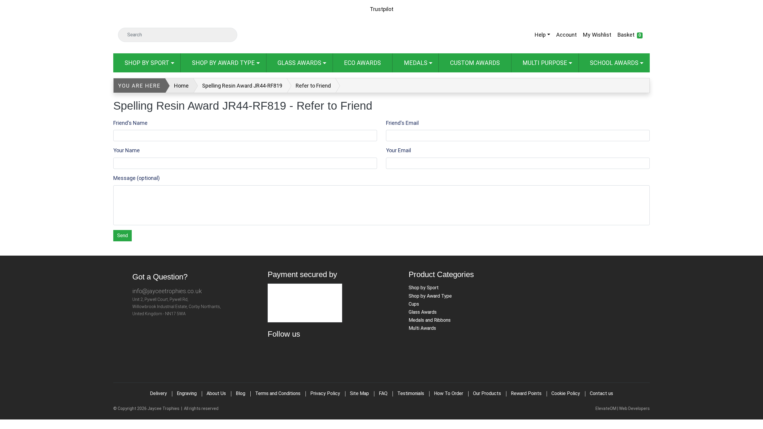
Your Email (398, 150)
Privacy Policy (325, 393)
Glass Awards (299, 62)
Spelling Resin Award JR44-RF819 (242, 86)
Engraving (187, 393)
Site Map (359, 393)
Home (181, 86)
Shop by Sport (424, 287)
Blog (240, 393)
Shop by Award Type (430, 296)
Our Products (487, 393)
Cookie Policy (565, 393)
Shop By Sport (147, 62)
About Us (216, 393)
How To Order (448, 393)
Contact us (601, 393)
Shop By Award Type (223, 62)
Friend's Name (130, 123)
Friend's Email (402, 123)
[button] (542, 35)
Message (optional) (136, 178)
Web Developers (634, 408)
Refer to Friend (313, 86)
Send (122, 235)
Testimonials (410, 393)
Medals (415, 62)
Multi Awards (422, 328)
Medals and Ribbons (430, 320)
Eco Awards (362, 62)
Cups (414, 304)
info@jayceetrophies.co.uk (167, 291)
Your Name (126, 150)
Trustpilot (381, 9)
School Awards (614, 62)
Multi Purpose (544, 62)
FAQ (383, 393)
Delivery (158, 393)
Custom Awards (475, 62)
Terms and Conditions (277, 393)
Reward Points (526, 393)
